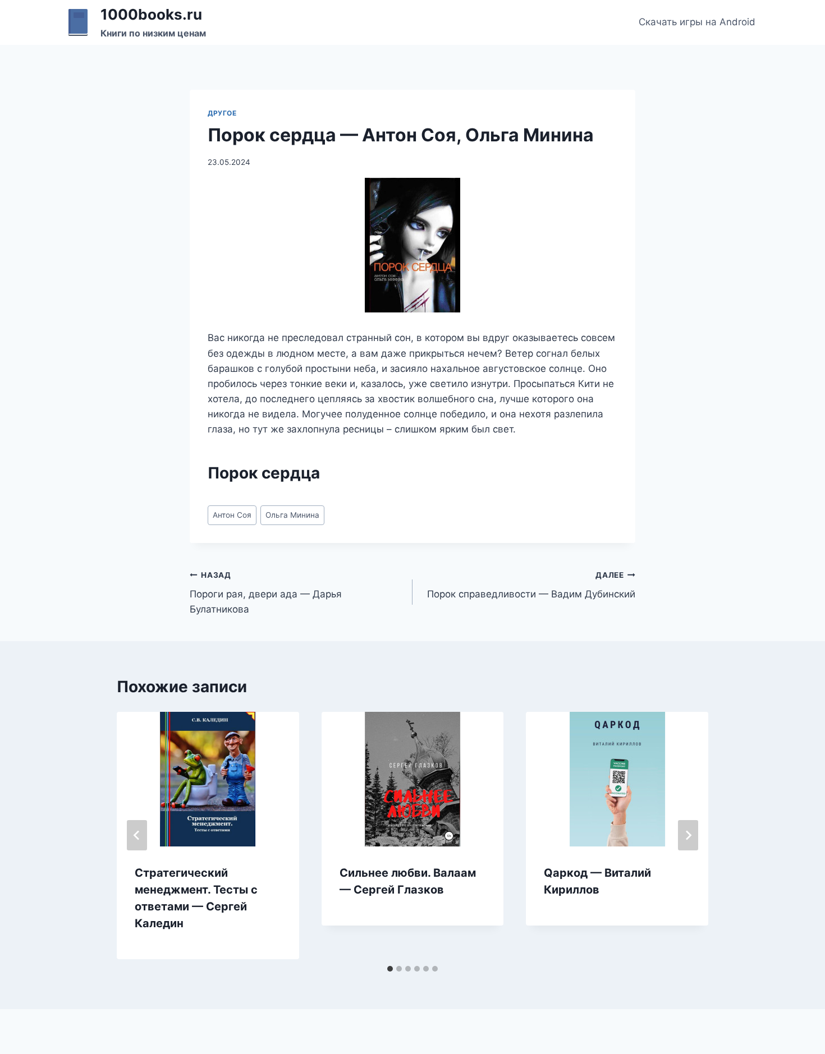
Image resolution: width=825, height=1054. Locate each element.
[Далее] (688, 835)
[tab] (390, 969)
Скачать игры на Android (697, 21)
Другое (222, 113)
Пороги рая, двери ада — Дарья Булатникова (266, 592)
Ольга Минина (292, 514)
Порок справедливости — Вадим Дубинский (531, 585)
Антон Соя (232, 514)
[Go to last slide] (137, 835)
